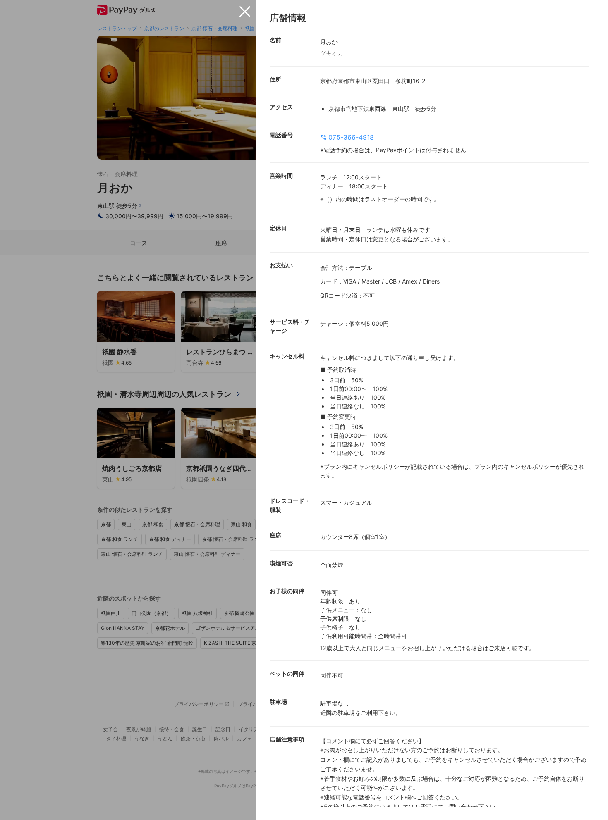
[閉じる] (244, 11)
